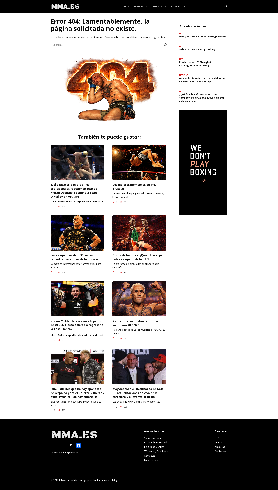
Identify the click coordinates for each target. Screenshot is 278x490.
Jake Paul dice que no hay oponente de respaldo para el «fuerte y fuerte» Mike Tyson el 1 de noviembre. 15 (77, 393)
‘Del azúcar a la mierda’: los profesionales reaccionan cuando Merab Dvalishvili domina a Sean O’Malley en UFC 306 (74, 190)
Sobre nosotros (152, 438)
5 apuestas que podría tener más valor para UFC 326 (135, 323)
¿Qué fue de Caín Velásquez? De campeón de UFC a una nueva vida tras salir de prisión (201, 97)
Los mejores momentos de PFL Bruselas (134, 187)
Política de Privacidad (155, 442)
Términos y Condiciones (157, 451)
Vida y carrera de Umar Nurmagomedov (202, 36)
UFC (124, 6)
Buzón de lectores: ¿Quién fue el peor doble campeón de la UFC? (139, 257)
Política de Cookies (154, 446)
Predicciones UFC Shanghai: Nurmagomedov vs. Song (195, 64)
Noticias (139, 6)
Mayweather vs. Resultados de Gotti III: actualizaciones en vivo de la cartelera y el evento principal (138, 393)
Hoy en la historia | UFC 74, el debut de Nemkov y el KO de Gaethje (202, 80)
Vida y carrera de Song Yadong (197, 49)
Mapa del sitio (151, 460)
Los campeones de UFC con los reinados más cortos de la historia (75, 257)
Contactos (178, 6)
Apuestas (158, 6)
